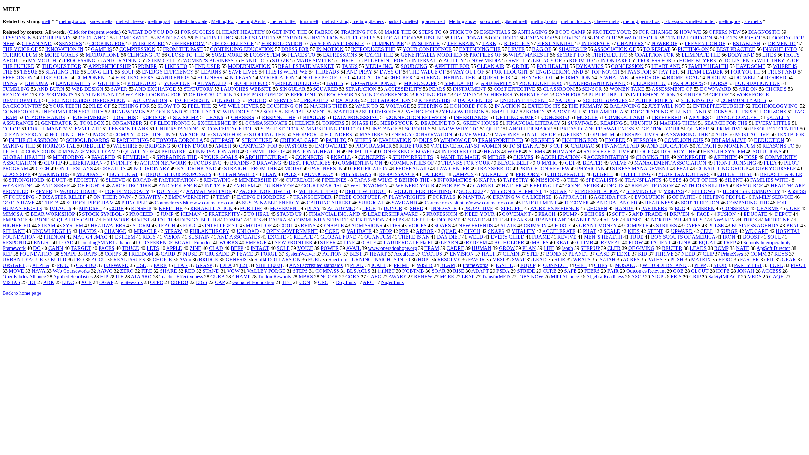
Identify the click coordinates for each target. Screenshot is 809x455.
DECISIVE (448, 219)
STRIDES (666, 225)
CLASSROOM (559, 89)
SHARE (168, 271)
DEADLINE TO (438, 123)
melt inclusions (576, 21)
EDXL (623, 254)
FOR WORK (116, 219)
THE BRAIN (461, 43)
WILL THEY (770, 60)
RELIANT (14, 231)
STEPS (300, 271)
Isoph (567, 248)
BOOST (751, 237)
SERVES (283, 100)
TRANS (214, 117)
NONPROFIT (691, 157)
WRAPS (582, 259)
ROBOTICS (517, 43)
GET (570, 163)
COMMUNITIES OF (412, 163)
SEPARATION (361, 89)
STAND (211, 271)
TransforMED (496, 276)
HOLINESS (209, 77)
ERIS (676, 276)
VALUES (565, 100)
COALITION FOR (654, 55)
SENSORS (70, 43)
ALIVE (611, 219)
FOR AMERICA (606, 111)
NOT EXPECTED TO (325, 77)
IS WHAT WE (613, 77)
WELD (475, 237)
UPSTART (14, 265)
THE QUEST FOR (61, 66)
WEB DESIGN (87, 89)
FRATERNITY (224, 214)
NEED (688, 254)
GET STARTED (258, 37)
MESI (498, 259)
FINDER (692, 94)
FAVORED (103, 157)
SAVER (119, 89)
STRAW (173, 231)
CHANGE (115, 231)
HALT (488, 254)
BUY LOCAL (123, 174)
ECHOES (594, 214)
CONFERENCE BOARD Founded (175, 242)
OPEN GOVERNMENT (292, 231)
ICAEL (378, 265)
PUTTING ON (693, 49)
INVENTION (324, 37)
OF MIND (465, 94)
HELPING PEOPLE (724, 197)
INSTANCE (385, 128)
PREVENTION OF (705, 43)
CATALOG (348, 100)
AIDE (721, 134)
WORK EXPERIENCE (554, 208)
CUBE (793, 208)
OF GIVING (641, 248)
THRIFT (347, 60)
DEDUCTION (769, 140)
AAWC (105, 271)
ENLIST (43, 242)
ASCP (637, 276)
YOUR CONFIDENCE (427, 49)
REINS (308, 225)
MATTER (344, 111)
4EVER (44, 191)
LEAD (540, 259)
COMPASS (327, 271)
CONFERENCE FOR (230, 128)
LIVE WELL (473, 134)
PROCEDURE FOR (540, 83)
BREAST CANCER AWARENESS (597, 128)
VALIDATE (359, 231)
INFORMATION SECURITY (73, 111)
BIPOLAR (314, 117)
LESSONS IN (17, 37)
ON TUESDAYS (75, 168)
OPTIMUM (602, 134)
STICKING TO (697, 100)
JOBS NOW (530, 276)
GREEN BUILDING (297, 83)
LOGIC (645, 151)
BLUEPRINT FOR (384, 60)
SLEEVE (115, 180)
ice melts (753, 21)
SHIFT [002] (269, 265)
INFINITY (121, 163)
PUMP (570, 214)
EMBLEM (244, 185)
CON (304, 282)
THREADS (327, 72)
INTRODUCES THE (373, 49)
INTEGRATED (148, 43)
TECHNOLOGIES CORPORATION (86, 100)
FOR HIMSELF (89, 117)
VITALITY (523, 231)
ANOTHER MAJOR (530, 128)
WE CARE (756, 231)
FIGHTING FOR (580, 140)
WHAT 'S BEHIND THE (404, 180)
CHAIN (511, 254)
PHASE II (362, 123)
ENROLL (341, 157)
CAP (220, 282)
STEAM (46, 225)
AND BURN (50, 89)
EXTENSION (370, 219)
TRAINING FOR (359, 32)
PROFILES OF (485, 55)
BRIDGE (208, 259)
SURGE (729, 231)
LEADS (698, 248)
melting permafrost (641, 21)
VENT (319, 111)
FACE (703, 214)
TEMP (222, 197)
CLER (614, 248)
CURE (550, 271)
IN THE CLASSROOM (33, 140)
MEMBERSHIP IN (258, 180)
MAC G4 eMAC (90, 237)
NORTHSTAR (666, 219)
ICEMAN (191, 214)
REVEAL (611, 242)
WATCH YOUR (641, 37)
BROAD (142, 180)
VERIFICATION (277, 77)
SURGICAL (371, 202)
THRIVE (664, 254)
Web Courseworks (71, 271)
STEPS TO (430, 32)
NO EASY (241, 77)
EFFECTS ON (18, 77)
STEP (532, 254)
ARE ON (748, 89)
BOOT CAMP (570, 32)
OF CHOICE (504, 37)
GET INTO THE (289, 32)
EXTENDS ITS (544, 106)
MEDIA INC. (379, 66)
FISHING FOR (134, 106)
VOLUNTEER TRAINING (423, 191)
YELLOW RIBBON (463, 111)
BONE (42, 219)
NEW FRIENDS (476, 225)
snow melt (490, 21)
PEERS (592, 271)
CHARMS (768, 208)
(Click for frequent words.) (94, 32)
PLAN (529, 248)
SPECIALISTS (601, 180)
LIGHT (10, 151)
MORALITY (494, 174)
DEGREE (603, 174)
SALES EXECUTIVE (606, 151)
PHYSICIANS (356, 174)
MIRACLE (145, 231)
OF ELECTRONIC (170, 123)
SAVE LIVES (243, 72)
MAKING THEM (678, 123)
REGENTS (542, 140)
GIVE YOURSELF (776, 168)
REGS (149, 237)
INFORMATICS (454, 180)
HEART (378, 254)
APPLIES (699, 117)
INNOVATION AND (217, 151)
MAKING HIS (53, 174)
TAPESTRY (515, 180)
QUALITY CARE (76, 219)
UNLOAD (248, 231)
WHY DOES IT (239, 111)
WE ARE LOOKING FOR (153, 94)
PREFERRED (666, 117)
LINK (685, 242)
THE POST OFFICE (261, 94)
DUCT (59, 180)
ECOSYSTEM (265, 55)
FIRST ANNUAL (555, 43)
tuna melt (309, 21)
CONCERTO (555, 117)
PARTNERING (133, 140)
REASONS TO (778, 146)
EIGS (201, 282)
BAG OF (541, 49)
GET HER (109, 83)
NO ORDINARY (151, 168)
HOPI (424, 259)
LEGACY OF (547, 60)
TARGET (81, 248)
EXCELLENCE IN (218, 123)
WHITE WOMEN (369, 185)
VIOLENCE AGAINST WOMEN (465, 146)
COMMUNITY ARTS (743, 100)
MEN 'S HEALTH (603, 237)
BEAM (447, 265)
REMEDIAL (136, 157)
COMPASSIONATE (266, 123)
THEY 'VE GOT (535, 77)
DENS (720, 111)
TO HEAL (258, 214)
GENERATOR (56, 123)
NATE (742, 248)
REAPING (611, 123)
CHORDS (776, 89)
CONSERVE (735, 208)
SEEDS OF (647, 77)
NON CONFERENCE (384, 94)
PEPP (700, 265)
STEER (328, 242)
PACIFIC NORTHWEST (265, 191)
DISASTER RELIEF (64, 197)
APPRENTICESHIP (109, 66)
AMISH (223, 146)
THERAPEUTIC (609, 55)
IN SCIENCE (425, 43)
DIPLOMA (36, 83)
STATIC (476, 219)
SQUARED (325, 89)
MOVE (16, 271)
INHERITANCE (471, 117)
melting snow (72, 21)
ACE (86, 282)
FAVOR (476, 259)
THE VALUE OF (427, 72)
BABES (334, 83)
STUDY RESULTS (412, 157)
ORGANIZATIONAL (373, 83)
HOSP (750, 157)
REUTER (672, 248)
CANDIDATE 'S (73, 83)
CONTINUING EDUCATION (242, 49)
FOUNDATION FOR (757, 83)
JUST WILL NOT (666, 106)
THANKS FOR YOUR (465, 163)
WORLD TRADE (78, 191)
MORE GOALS (61, 55)
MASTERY (372, 134)
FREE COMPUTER (360, 197)
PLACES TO (301, 55)
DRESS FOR (295, 49)
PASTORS (296, 146)
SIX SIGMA (186, 117)
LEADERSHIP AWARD (393, 214)
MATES (540, 242)
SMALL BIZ (505, 111)
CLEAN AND (37, 43)
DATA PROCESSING (356, 117)
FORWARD (116, 265)
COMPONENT (92, 77)
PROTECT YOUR (612, 32)
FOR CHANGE (655, 32)
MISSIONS (548, 180)
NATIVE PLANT (99, 94)
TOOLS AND (167, 111)
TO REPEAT (656, 49)
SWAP (518, 259)
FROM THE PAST (183, 49)
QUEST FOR (497, 77)
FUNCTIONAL (467, 37)
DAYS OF (391, 72)
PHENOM (54, 237)
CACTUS (432, 254)
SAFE (570, 271)
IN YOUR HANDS (45, 117)
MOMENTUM (739, 146)
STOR (720, 265)
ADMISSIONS (366, 225)
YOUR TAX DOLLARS (684, 174)
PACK (99, 134)
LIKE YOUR (54, 77)
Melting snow (462, 21)
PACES (106, 248)
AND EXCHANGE (155, 89)
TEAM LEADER (705, 72)
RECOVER (577, 202)
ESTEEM (125, 237)
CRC (323, 282)
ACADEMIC (341, 208)
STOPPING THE (267, 134)
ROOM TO (581, 60)
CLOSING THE (653, 157)
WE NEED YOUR (415, 185)
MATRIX (701, 259)
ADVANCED (211, 83)
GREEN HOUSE (481, 123)
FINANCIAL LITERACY (533, 123)
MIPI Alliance (565, 276)
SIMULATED (458, 83)
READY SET (17, 94)
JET (32, 282)
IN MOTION (330, 49)
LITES (769, 55)
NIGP (657, 276)
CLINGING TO (144, 55)
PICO (63, 265)
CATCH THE (379, 55)
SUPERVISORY (379, 111)
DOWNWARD (715, 89)
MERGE (497, 157)
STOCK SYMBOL (102, 214)
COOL (286, 225)
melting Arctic (252, 21)
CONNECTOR (18, 111)
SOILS (270, 111)
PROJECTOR (141, 83)
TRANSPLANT (552, 219)
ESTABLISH (746, 43)
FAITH (165, 219)
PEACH (547, 214)
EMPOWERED (331, 146)
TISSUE (29, 72)
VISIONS (674, 191)
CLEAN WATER (237, 174)
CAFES (692, 225)
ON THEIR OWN (112, 197)
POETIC (257, 100)
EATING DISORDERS (261, 197)
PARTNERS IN (326, 168)
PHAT (589, 231)
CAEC (374, 276)
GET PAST (222, 140)
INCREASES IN (192, 100)
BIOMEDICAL (683, 77)
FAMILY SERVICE (772, 197)
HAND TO (253, 60)
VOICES (417, 225)
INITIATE (215, 185)
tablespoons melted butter (689, 21)
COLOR (11, 128)
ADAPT (480, 271)
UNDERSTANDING (178, 128)
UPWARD (682, 231)
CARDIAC (582, 146)
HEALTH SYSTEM (724, 151)
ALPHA (40, 265)
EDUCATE (755, 214)
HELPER (305, 123)
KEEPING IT (544, 185)
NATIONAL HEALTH (316, 151)
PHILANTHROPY (209, 231)
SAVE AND (404, 202)
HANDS (88, 231)
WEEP (514, 151)
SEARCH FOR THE (726, 123)
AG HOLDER (509, 242)
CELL (706, 231)
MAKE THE (398, 32)
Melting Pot (222, 21)
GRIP (695, 276)
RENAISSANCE (397, 174)
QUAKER (698, 128)
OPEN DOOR (193, 146)
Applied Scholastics (73, 276)
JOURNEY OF (278, 185)
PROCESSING (79, 60)
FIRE (146, 271)
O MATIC (547, 163)
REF (7, 254)
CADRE (455, 248)
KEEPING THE (278, 117)
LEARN (449, 242)
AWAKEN (724, 219)
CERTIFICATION (369, 168)
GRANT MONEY (598, 225)
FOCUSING (22, 197)
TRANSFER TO (494, 168)
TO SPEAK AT (525, 146)
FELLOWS (703, 191)
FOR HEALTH (553, 66)
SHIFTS (362, 140)
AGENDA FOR (610, 197)
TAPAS (362, 180)
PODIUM (716, 77)
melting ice (729, 21)
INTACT (260, 248)
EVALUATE (88, 128)
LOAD (66, 242)
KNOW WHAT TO (458, 128)
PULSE (716, 225)
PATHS (655, 259)
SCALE (612, 231)
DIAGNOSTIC (764, 32)
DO (37, 248)
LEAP (468, 276)
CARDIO (292, 37)
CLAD (216, 248)
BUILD (58, 259)
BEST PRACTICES (310, 163)
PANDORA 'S (688, 83)
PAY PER (669, 72)
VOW (233, 271)
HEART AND (666, 66)
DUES (426, 140)
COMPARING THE (748, 202)
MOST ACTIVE (752, 134)
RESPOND (14, 242)
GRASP (204, 265)
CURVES (523, 157)
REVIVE (566, 237)
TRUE (636, 237)
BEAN (269, 174)
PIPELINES (334, 180)
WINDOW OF (455, 140)
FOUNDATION (36, 254)
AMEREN (704, 208)
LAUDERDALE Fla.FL (408, 242)
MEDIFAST (89, 174)
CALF (369, 242)
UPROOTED (314, 100)
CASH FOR (568, 94)
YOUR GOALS (221, 157)
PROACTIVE (478, 208)
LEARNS (211, 72)
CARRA (277, 219)
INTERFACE (595, 43)
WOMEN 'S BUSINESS (208, 60)
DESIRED (775, 77)
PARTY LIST (748, 265)
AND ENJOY (175, 77)
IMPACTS (60, 208)
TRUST (697, 219)
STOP (385, 231)
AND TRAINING (121, 60)
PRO (79, 259)
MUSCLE (587, 117)
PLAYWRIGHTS (407, 197)
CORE (332, 231)
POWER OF (664, 43)
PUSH (677, 259)
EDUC (190, 225)
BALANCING (625, 106)
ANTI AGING (533, 32)
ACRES (631, 259)
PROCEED (141, 214)
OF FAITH (683, 197)
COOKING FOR (107, 43)
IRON (729, 237)
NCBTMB (413, 271)
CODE (116, 208)
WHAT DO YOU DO (150, 32)
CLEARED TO (649, 83)
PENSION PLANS (128, 128)
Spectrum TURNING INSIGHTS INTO (369, 259)
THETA (50, 202)
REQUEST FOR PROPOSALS (178, 174)
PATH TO (336, 140)
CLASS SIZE (17, 174)
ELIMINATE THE (701, 55)
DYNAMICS (590, 66)
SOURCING (414, 66)
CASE (602, 254)
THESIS (743, 111)
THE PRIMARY (585, 106)
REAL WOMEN (128, 111)
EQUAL (707, 242)
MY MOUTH (42, 60)
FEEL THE (199, 106)
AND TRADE (647, 214)
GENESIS (236, 259)
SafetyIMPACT (724, 276)
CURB (217, 276)
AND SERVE (55, 185)
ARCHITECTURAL (266, 157)
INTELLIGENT (221, 225)
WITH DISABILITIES (704, 185)
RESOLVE (448, 259)
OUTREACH (300, 180)
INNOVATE (444, 208)
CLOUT (700, 271)
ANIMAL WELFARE (209, 191)
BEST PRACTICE (735, 49)
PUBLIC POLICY (654, 100)
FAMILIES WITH (769, 180)
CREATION (113, 168)
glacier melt (433, 21)
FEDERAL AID (412, 168)
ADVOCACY (318, 174)
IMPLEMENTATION (653, 94)
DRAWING (269, 163)
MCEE (447, 276)
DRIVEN (679, 214)
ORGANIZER (127, 123)
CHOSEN (597, 208)
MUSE (190, 254)
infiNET (386, 271)
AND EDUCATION (668, 146)
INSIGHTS (228, 100)
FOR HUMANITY (47, 128)
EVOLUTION (650, 197)
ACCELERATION (560, 157)
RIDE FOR (411, 146)
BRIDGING (157, 146)
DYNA (10, 83)
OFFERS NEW (725, 32)
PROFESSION (441, 214)
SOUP (127, 72)
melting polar (544, 21)
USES (675, 180)
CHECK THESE (734, 174)
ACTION (332, 254)
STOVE (280, 60)
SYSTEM (73, 225)
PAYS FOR (639, 72)
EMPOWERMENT (188, 197)
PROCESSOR (339, 94)
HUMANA (564, 151)
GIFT (581, 265)
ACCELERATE (558, 231)
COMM (759, 254)
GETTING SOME (515, 117)
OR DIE (520, 66)
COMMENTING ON (360, 163)
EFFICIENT (303, 94)
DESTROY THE (678, 151)
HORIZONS (773, 111)
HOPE (723, 271)
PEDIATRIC (174, 151)
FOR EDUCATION (281, 43)
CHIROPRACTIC (566, 174)
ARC (368, 282)
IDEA (226, 265)
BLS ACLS (358, 271)
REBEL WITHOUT (365, 191)
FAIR (613, 271)
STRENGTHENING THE (447, 77)
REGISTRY (86, 180)
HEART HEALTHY (243, 32)
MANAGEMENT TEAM (89, 151)
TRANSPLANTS (643, 180)
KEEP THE (171, 208)
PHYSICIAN (591, 168)
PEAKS (519, 219)
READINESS (659, 202)
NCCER (329, 276)
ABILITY (586, 219)
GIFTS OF (154, 117)
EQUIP (527, 265)
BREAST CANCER (781, 174)
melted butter (283, 21)
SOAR (439, 271)
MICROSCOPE (420, 83)
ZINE (195, 248)
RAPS (90, 254)
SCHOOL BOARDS (87, 140)
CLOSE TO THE (186, 55)
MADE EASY (172, 37)
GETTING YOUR (661, 128)
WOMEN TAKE (627, 89)
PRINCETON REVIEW (544, 168)
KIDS (634, 231)
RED (190, 271)
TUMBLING (16, 89)
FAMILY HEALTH (708, 66)
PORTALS (444, 197)
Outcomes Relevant (646, 271)
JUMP (167, 214)
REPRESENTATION (597, 191)
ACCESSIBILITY (403, 89)
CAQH (776, 276)
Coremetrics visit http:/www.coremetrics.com (469, 202)
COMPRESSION (137, 49)
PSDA (502, 271)
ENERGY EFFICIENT (524, 100)
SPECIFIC (512, 208)
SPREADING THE (176, 157)
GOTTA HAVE (19, 202)
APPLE (174, 248)
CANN (55, 248)
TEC (287, 282)
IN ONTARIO (615, 60)
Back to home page (22, 293)
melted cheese (130, 21)
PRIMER (147, 66)
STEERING (429, 106)
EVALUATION (395, 140)
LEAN (181, 265)
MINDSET (90, 208)
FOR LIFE (251, 208)
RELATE (303, 237)
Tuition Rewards (274, 276)
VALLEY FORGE (266, 271)
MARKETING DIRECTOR (336, 128)
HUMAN (481, 248)
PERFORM (528, 174)
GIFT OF (719, 94)
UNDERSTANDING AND (597, 83)
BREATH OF (534, 94)
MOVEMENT (285, 208)
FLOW (636, 242)
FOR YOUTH (745, 72)
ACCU (98, 259)
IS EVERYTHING (213, 37)
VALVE (618, 163)
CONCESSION (627, 66)
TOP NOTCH (605, 72)
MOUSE (293, 168)
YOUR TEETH (65, 106)
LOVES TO (573, 37)
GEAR (789, 259)
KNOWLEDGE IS (51, 231)
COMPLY (123, 134)
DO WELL (745, 77)
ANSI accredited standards (316, 265)
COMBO (233, 219)
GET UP (420, 219)
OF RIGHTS (91, 185)
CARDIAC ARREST (329, 202)
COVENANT (516, 214)
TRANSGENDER (312, 197)
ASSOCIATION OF (615, 49)
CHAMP (241, 276)
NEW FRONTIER (293, 242)
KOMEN (535, 111)
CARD (168, 254)
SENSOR (592, 89)
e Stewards (132, 282)
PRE (404, 231)
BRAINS (239, 163)
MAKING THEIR (329, 106)
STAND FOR (227, 134)
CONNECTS (309, 157)
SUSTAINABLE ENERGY (270, 202)
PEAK (357, 265)
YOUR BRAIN (55, 37)
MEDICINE (777, 219)
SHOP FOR (305, 134)
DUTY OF (168, 191)
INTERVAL (423, 60)
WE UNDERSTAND (664, 265)
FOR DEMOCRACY (127, 191)
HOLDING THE (67, 134)
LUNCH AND (691, 111)
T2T (243, 265)
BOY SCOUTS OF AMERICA (683, 237)
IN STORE (605, 37)
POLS (290, 174)
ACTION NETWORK (163, 163)
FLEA (770, 163)
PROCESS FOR (655, 60)
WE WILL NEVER (239, 106)
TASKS (350, 66)
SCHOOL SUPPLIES (605, 100)
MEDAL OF (259, 225)
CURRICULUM (20, 55)
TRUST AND (782, 72)
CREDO (179, 282)
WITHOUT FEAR (318, 191)
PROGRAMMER (373, 146)
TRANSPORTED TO (500, 140)
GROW (507, 248)
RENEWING (217, 180)
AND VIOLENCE (177, 185)
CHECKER (400, 77)
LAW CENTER (452, 168)
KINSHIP (141, 208)
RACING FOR (431, 94)
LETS (153, 248)
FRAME (541, 237)
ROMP (721, 248)
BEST (356, 254)
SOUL (774, 237)
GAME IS (101, 49)
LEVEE (516, 49)
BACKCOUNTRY (22, 106)
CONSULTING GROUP (722, 168)
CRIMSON (535, 225)
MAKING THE (19, 146)
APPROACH (573, 197)
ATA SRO (141, 276)
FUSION (726, 214)
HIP (104, 276)
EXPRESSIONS (340, 55)
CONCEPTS (371, 157)
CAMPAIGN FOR (258, 146)
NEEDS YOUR (396, 123)
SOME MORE (227, 55)
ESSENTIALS (495, 32)
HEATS (492, 151)
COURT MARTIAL (322, 185)
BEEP (237, 248)
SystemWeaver (300, 254)
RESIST (634, 219)
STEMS (537, 151)
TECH (369, 208)
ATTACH (706, 146)
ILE (120, 276)
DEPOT (783, 214)
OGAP (106, 282)
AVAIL (353, 248)
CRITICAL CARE (299, 140)
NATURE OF (541, 134)
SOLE (283, 248)
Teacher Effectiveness (181, 276)
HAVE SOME (750, 66)
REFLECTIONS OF (652, 185)
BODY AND (741, 55)
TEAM (431, 248)
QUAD (449, 231)
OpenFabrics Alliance (24, 276)
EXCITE (277, 237)
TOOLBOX (92, 123)
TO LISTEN (737, 60)
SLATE (508, 225)
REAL (562, 242)
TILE (572, 180)
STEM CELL (161, 60)
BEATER (592, 163)
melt (46, 21)
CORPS (113, 254)
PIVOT (798, 265)
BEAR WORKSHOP (53, 214)
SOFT (618, 214)
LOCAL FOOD (399, 37)
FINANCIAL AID (620, 146)
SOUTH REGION (700, 202)
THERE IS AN (413, 237)
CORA (352, 276)
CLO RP (53, 163)
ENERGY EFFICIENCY (167, 72)
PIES (395, 225)
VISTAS (11, 282)
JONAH (745, 271)
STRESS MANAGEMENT (640, 168)
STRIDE (526, 271)
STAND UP (289, 214)
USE (141, 265)
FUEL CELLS (361, 37)
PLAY (313, 208)
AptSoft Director (773, 248)
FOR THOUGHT (510, 72)
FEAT (683, 168)
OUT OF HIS (703, 180)
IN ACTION (507, 106)
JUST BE (433, 37)
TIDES (750, 219)
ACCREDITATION (607, 157)
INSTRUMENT (469, 89)
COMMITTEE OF (266, 151)
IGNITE (504, 265)
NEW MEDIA (486, 60)
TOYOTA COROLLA (179, 140)
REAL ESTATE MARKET (306, 66)
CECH (43, 168)
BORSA (718, 83)
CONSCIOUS (40, 151)
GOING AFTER (582, 185)
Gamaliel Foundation (253, 282)
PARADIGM (191, 134)
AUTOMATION (150, 100)
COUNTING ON (284, 106)
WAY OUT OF (468, 72)
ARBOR (425, 231)
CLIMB (585, 242)
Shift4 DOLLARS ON (277, 259)
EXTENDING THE (480, 49)
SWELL (516, 60)
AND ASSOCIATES (238, 237)
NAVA (38, 271)
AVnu (185, 259)
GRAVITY (149, 197)
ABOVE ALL (566, 111)
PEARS (437, 89)
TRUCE (130, 248)
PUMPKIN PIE (388, 43)
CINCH (472, 231)
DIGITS (615, 185)
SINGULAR (292, 89)
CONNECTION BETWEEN (416, 117)
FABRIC (324, 32)
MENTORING (68, 157)
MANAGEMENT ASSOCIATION (670, 163)
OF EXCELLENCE (233, 43)
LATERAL (433, 174)
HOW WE (690, 32)
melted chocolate (190, 21)
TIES (255, 219)
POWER (330, 248)
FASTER (749, 259)
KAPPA (487, 180)
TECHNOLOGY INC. (775, 106)
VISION (172, 237)
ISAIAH (607, 259)
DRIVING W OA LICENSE (522, 197)
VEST (143, 219)
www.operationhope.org (392, 248)
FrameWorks (475, 265)
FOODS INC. (208, 163)
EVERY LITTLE (773, 123)
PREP (730, 242)
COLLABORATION (389, 100)
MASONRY (507, 134)
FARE (160, 265)
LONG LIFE (100, 72)
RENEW (423, 276)
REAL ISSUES (129, 259)
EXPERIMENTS (56, 94)
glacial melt (515, 21)
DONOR (393, 208)
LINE (349, 242)
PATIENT (661, 242)
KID (642, 254)
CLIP (708, 254)
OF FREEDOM (188, 43)
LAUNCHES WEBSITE (246, 89)
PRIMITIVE (729, 128)
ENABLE (333, 225)
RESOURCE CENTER (774, 128)
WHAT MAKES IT (529, 55)
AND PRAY (359, 72)
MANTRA (474, 197)
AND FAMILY (496, 83)
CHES (600, 265)
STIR (559, 259)
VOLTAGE (398, 106)
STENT (655, 231)
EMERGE (256, 242)
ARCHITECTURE (131, 185)
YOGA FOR (177, 83)
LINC (68, 282)
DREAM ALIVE (728, 140)
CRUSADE (217, 254)
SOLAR (558, 191)
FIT (770, 259)
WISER (425, 265)
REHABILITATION (211, 208)
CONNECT (555, 265)
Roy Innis (346, 282)
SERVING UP (641, 191)
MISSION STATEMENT (516, 191)
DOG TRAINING (649, 111)
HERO (725, 259)
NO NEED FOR (251, 83)
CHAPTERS (630, 43)
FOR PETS (453, 185)
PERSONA (645, 140)
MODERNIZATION (249, 66)
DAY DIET (449, 237)
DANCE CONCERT (738, 117)
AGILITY (453, 60)
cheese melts (606, 21)
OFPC (156, 282)
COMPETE (636, 225)
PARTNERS (654, 208)
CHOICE (162, 259)
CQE (678, 271)
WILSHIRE (125, 146)
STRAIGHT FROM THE (250, 168)
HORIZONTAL (59, 146)
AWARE (397, 276)
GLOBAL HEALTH (24, 157)
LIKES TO (176, 66)
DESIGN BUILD (198, 219)
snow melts (101, 21)
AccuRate (404, 254)
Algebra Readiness (605, 276)
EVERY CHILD (508, 237)
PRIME (401, 265)
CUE (498, 219)
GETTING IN (156, 134)
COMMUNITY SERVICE (321, 219)
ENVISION (462, 254)
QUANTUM (377, 237)
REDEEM (476, 242)
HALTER (512, 185)
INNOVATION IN (64, 49)
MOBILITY (360, 151)
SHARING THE (62, 72)
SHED (416, 208)
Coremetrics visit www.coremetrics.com (194, 202)
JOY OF (753, 37)
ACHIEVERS (497, 94)
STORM (141, 225)
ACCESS (771, 271)
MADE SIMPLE (313, 60)
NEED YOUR (480, 214)
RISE (458, 271)
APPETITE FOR (452, 66)
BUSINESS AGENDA (755, 225)
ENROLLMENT (539, 202)
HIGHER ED (16, 225)
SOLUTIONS (767, 151)
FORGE (269, 254)
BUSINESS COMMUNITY (751, 191)
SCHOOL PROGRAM (90, 202)
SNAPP (68, 254)
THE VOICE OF (20, 49)
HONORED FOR (468, 106)
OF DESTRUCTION (211, 94)
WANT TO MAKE (460, 157)
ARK (48, 282)
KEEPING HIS (434, 100)
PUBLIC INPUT (605, 94)
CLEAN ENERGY (22, 134)
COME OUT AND (624, 117)
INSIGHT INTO (780, 49)
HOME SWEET (132, 37)
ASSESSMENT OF (672, 89)
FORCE (563, 225)
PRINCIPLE (134, 202)
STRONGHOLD (26, 180)
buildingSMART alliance (106, 242)
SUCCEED (471, 191)
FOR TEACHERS (134, 77)
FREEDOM (141, 254)
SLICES (728, 37)
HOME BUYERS (697, 60)
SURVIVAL (580, 123)
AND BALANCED (616, 202)
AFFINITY (725, 157)
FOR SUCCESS (198, 32)
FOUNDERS (338, 134)
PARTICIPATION (177, 180)
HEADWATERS (108, 225)
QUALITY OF (138, 151)
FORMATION (576, 77)
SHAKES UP (573, 49)
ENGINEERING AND (559, 72)
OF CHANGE (93, 37)
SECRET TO (570, 55)
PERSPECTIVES (640, 134)
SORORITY (418, 128)
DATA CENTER (475, 100)
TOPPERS (333, 123)
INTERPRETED (458, 151)
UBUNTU (641, 123)
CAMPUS (463, 174)
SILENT (734, 180)
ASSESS (797, 191)
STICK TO (460, 32)
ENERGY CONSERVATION (421, 134)
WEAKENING (18, 185)
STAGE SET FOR (280, 128)
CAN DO (86, 265)
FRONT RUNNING (735, 163)
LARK (489, 43)
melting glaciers (368, 21)
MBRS (306, 276)
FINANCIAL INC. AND (334, 214)
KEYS (781, 254)
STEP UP (590, 248)
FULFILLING (636, 174)
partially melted (402, 21)
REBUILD (94, 146)
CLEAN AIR (490, 66)
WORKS (228, 242)
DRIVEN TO (782, 43)
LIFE (549, 248)
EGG (680, 208)
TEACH (166, 225)
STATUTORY (198, 89)
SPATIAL (295, 111)
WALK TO (366, 106)
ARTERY (573, 134)
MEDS (754, 276)
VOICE (305, 248)
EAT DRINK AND (196, 168)
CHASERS (242, 117)
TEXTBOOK (791, 134)
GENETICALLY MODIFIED (431, 55)
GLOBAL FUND (338, 237)
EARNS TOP (540, 37)
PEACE (245, 254)
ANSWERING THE (687, 134)
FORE (776, 265)
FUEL (314, 259)
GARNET (483, 185)
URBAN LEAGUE (23, 259)
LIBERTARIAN (86, 163)
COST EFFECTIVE (514, 89)
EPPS (398, 219)
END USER (207, 66)
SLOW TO (168, 106)
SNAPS (496, 231)
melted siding (335, 21)
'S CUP (555, 146)
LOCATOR (369, 77)
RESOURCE (749, 185)
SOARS (442, 225)
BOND (553, 254)
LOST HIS (124, 117)
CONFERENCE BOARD (407, 151)
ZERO (127, 271)
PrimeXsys (732, 254)
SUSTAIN (199, 237)
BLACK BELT (513, 163)
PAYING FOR (419, 111)
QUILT (494, 128)
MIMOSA (13, 214)
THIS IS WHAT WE (286, 72)
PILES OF (100, 106)
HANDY (624, 208)
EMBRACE (15, 219)
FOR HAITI (202, 111)
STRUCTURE (257, 140)
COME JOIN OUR (684, 140)
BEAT (792, 225)
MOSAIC (625, 265)
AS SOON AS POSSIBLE (337, 43)
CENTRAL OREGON (689, 37)
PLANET (578, 254)
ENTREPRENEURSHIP (718, 106)
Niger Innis (392, 282)
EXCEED (615, 140)
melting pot (159, 21)
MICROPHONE (103, 55)
